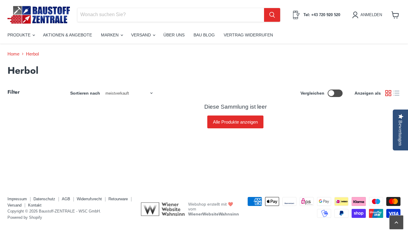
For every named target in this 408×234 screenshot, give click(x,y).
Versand (141, 35)
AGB (66, 199)
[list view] (396, 93)
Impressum (17, 199)
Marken (110, 35)
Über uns (174, 35)
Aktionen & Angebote (67, 35)
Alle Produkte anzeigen (235, 121)
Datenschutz (44, 199)
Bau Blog (204, 35)
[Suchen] (272, 15)
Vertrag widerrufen (248, 35)
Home (13, 53)
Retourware (118, 199)
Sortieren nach (85, 93)
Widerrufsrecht (89, 199)
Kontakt (35, 205)
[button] (368, 15)
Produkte (19, 35)
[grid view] (388, 93)
